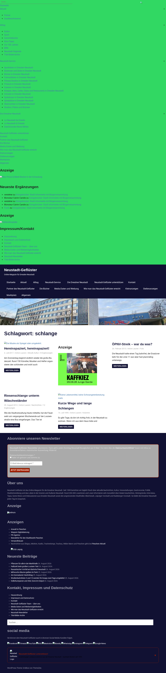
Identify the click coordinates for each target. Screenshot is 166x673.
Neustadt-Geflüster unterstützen (14, 133)
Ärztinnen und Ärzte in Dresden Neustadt (22, 71)
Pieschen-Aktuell (98, 544)
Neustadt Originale (12, 51)
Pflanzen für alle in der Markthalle (24, 563)
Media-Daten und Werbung (12, 146)
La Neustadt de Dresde (14, 120)
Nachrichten (37, 405)
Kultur (7, 31)
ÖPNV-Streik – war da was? (132, 344)
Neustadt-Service (7, 61)
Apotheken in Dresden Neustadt (18, 67)
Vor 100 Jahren (11, 45)
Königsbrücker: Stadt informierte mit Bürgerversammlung (42, 194)
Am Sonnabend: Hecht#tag (22, 575)
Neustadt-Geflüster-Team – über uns (20, 246)
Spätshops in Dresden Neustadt (18, 97)
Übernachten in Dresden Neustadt (19, 104)
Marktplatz (5, 159)
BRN (6, 48)
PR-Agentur (15, 535)
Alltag (2, 25)
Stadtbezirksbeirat (12, 18)
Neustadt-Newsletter (13, 256)
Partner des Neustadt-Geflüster (14, 140)
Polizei (7, 15)
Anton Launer (20, 353)
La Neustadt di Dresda (14, 123)
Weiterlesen (12, 370)
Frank (6, 208)
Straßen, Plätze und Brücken (17, 107)
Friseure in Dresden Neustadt (17, 84)
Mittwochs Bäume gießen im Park (24, 572)
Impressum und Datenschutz (17, 240)
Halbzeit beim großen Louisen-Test (25, 566)
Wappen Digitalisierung (20, 532)
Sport (6, 35)
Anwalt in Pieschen (18, 529)
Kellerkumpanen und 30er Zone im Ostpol (27, 581)
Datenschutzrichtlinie (125, 448)
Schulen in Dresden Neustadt (17, 94)
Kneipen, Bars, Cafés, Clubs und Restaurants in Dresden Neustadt (34, 91)
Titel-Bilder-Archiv (12, 54)
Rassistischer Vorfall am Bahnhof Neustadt (28, 569)
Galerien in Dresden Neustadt (17, 87)
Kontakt (3, 136)
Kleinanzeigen (6, 153)
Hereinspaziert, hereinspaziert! (26, 348)
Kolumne (86, 413)
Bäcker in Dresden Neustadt (16, 74)
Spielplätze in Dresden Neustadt (18, 100)
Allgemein (4, 163)
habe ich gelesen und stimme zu (26, 457)
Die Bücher (5, 143)
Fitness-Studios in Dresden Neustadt (20, 81)
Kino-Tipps (9, 41)
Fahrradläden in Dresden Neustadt (19, 77)
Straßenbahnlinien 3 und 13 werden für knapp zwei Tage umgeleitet (38, 578)
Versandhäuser (17, 541)
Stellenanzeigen (7, 156)
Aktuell (3, 9)
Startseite (4, 5)
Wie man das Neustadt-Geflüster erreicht (18, 150)
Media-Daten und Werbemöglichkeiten (21, 250)
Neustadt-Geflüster (20, 270)
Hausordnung (10, 236)
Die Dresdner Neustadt (10, 113)
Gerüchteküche (11, 38)
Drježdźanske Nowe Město (16, 127)
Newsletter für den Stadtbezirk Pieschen (27, 538)
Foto (142, 349)
